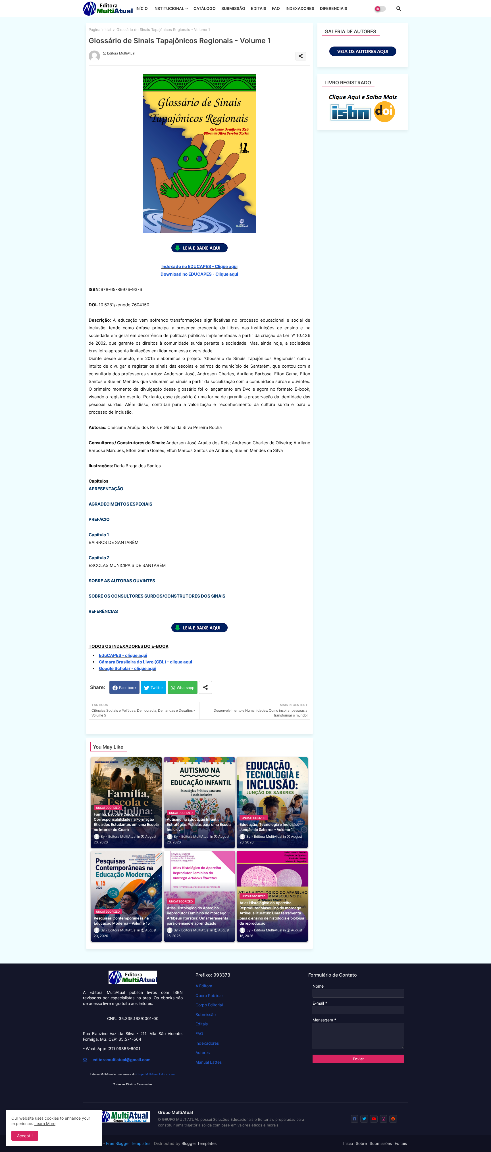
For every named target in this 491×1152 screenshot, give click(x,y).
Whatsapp (185, 687)
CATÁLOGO (205, 8)
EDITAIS (258, 8)
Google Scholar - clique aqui (127, 668)
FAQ (276, 8)
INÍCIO (142, 8)
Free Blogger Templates (128, 1143)
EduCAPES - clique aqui (123, 655)
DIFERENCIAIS (333, 8)
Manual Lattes (208, 1062)
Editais (201, 1023)
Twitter (157, 687)
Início (348, 1143)
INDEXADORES (300, 8)
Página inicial (100, 29)
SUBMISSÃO (233, 8)
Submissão (205, 1014)
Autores (202, 1052)
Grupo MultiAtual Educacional (155, 1074)
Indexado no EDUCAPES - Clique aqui (199, 266)
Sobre (361, 1143)
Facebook (127, 687)
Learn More (44, 1123)
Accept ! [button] (25, 1135)
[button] (398, 8)
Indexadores (207, 1043)
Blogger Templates (199, 1143)
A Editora (203, 985)
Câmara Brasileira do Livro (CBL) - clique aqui (145, 662)
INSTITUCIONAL (168, 8)
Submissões (381, 1143)
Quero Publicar (209, 995)
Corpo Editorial (209, 1004)
